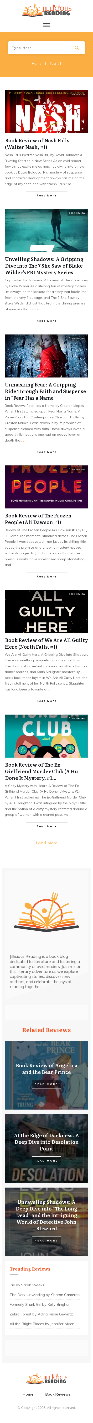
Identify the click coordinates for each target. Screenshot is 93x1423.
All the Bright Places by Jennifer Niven (42, 1323)
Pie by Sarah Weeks (27, 1285)
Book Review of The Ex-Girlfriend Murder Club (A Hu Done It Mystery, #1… (41, 771)
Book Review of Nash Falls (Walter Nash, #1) (37, 143)
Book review (77, 94)
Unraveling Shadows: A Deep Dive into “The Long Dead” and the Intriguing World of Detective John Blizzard (46, 1215)
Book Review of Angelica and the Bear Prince (47, 1068)
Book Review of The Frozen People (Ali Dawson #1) (38, 518)
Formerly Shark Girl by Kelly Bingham (41, 1304)
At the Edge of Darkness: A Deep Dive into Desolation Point (46, 1142)
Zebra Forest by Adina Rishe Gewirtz (41, 1314)
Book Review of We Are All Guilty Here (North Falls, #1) (46, 643)
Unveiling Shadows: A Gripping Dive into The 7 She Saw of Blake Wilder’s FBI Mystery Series (44, 265)
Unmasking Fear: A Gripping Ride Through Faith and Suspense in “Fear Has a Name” (45, 391)
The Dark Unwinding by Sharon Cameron (45, 1294)
